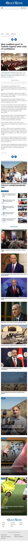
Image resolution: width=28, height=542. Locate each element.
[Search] (21, 8)
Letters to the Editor (18, 536)
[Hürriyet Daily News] (14, 3)
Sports (20, 524)
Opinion (21, 522)
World (3, 524)
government (11, 74)
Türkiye (3, 522)
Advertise (3, 538)
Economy (13, 522)
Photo (12, 526)
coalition (5, 74)
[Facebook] (12, 39)
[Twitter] (15, 39)
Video (3, 526)
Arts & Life (13, 524)
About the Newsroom (6, 536)
